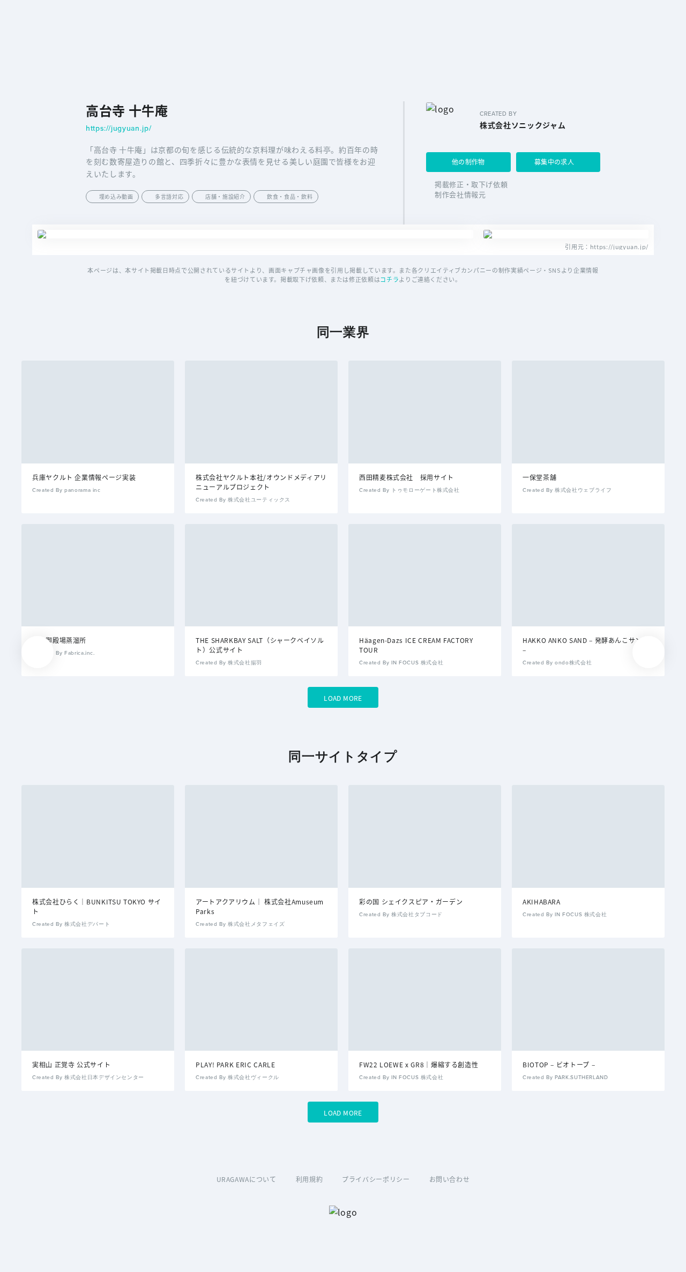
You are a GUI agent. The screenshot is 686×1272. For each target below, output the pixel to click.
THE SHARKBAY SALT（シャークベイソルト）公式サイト (260, 644)
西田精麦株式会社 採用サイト (406, 477)
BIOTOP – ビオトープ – (559, 1064)
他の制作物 (468, 161)
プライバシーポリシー (375, 1179)
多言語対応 (169, 196)
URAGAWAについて (247, 1179)
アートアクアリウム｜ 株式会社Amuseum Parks (260, 906)
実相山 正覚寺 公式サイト (71, 1064)
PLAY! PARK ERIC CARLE (235, 1064)
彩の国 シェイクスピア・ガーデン (411, 901)
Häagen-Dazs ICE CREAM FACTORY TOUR (416, 644)
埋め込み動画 (116, 196)
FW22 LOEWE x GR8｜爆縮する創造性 (418, 1064)
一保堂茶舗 (539, 477)
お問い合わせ (449, 1179)
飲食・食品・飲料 (289, 196)
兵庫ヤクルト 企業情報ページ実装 (84, 477)
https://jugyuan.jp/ (118, 129)
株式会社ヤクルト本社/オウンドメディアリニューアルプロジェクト (261, 482)
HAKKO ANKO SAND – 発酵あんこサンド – (586, 644)
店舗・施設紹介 (225, 196)
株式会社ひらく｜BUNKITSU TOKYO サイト (96, 906)
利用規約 (309, 1179)
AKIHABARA (542, 901)
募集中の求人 (554, 161)
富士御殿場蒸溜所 (59, 640)
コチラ (389, 279)
